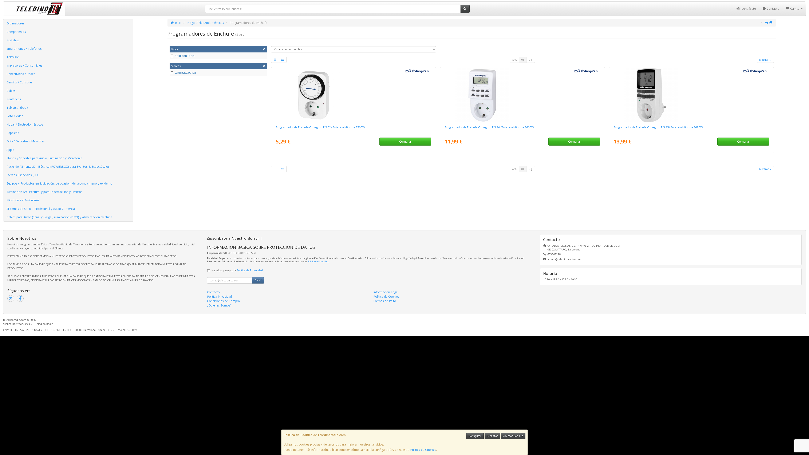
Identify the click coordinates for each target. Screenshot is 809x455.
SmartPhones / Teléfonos (24, 49)
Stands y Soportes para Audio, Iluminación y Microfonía (44, 158)
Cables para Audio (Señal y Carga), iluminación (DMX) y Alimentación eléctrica (59, 217)
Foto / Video (15, 116)
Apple (10, 150)
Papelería (13, 133)
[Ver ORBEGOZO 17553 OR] (691, 95)
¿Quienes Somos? (219, 305)
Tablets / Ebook (17, 108)
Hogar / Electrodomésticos (25, 124)
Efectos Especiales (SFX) (23, 175)
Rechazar (492, 436)
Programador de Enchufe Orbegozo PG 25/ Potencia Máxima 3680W (658, 127)
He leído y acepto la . (238, 270)
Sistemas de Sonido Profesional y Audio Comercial (41, 209)
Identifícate (748, 9)
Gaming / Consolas (19, 82)
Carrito (794, 9)
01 (522, 60)
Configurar (475, 436)
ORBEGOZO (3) (185, 73)
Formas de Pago (384, 301)
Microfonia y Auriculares (23, 200)
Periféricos (14, 99)
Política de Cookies (423, 450)
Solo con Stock (185, 56)
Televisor (13, 57)
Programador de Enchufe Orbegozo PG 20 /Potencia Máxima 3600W (489, 127)
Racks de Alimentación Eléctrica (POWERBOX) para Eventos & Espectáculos (58, 167)
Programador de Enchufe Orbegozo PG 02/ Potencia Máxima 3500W (320, 127)
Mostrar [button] (764, 60)
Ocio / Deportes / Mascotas (26, 141)
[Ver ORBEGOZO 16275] (522, 95)
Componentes (16, 32)
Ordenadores (15, 23)
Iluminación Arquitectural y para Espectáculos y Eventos (44, 192)
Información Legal (385, 292)
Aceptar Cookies (513, 436)
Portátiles (13, 40)
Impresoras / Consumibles (24, 65)
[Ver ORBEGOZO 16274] (353, 95)
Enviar (258, 280)
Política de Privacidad (318, 261)
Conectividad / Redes (21, 74)
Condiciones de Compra (223, 301)
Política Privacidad (219, 296)
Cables (11, 91)
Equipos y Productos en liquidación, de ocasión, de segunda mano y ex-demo (59, 183)
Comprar (405, 141)
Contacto (772, 9)
